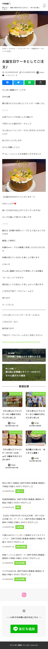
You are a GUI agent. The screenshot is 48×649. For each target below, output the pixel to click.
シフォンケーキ (11, 75)
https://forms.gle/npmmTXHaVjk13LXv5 (21, 342)
